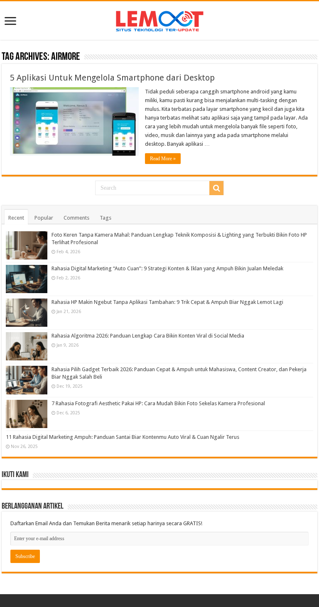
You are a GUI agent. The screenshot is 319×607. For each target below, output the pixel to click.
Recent (16, 218)
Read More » (163, 159)
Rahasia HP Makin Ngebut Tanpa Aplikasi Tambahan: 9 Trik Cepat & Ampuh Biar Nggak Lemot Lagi (167, 302)
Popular (43, 218)
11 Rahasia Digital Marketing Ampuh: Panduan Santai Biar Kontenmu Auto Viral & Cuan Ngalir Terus (122, 437)
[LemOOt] (160, 19)
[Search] (216, 188)
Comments (76, 218)
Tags (105, 218)
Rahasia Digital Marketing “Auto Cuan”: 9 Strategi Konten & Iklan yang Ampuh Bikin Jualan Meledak (167, 268)
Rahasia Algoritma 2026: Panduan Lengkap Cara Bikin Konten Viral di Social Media (148, 336)
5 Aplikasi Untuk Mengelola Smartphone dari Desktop (112, 78)
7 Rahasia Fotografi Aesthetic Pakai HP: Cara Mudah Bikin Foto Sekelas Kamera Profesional (158, 403)
